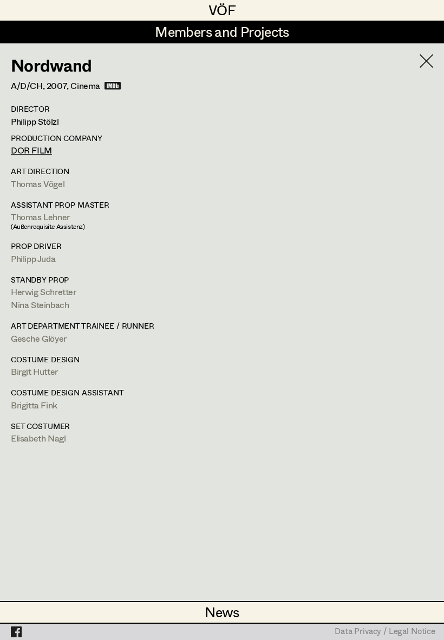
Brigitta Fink (34, 405)
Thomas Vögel (37, 183)
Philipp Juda (33, 258)
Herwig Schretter (43, 291)
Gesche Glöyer (39, 338)
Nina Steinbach (40, 304)
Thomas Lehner (40, 216)
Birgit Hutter (34, 371)
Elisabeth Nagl (38, 438)
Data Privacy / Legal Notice (385, 631)
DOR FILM (31, 150)
